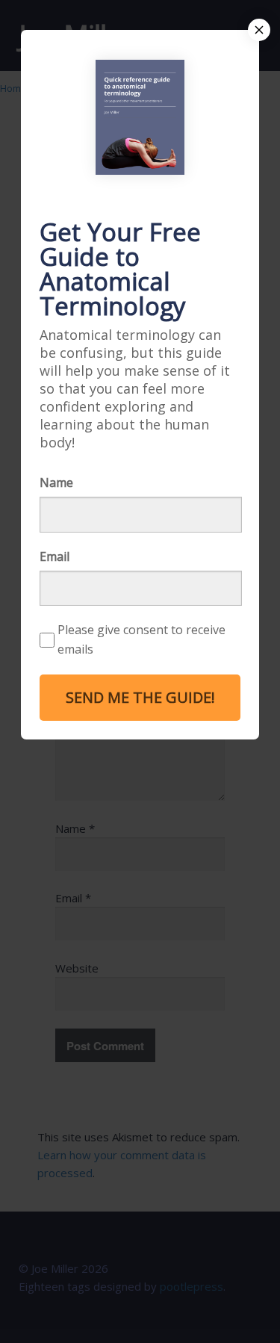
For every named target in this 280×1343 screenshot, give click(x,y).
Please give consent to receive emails (141, 639)
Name (56, 482)
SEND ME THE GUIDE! (140, 697)
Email (54, 556)
